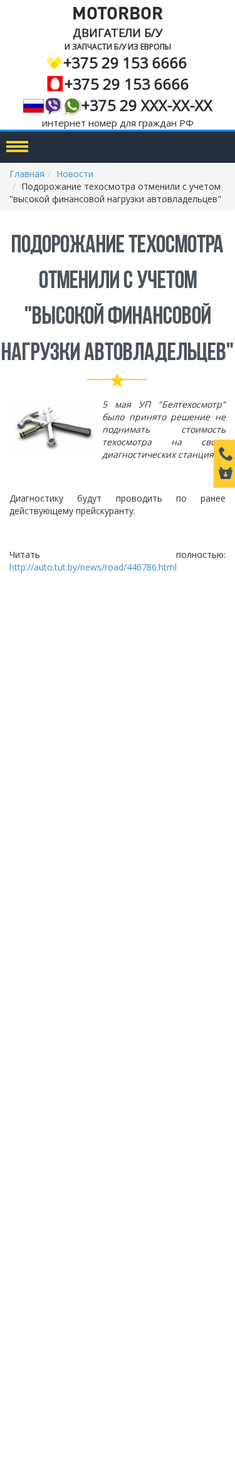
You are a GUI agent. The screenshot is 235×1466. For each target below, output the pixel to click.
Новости (74, 174)
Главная (26, 174)
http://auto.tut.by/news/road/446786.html (93, 567)
